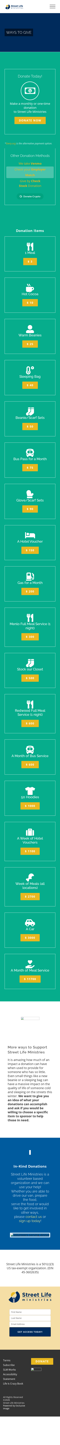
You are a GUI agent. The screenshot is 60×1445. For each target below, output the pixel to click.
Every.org (11, 143)
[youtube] (33, 1343)
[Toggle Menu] (52, 6)
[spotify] (40, 1343)
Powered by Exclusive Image (14, 1407)
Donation (30, 186)
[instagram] (26, 1343)
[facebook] (20, 1343)
